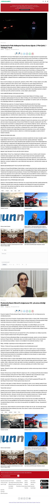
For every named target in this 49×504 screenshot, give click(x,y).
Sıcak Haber (33, 488)
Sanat (15, 412)
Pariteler (26, 488)
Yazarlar (32, 484)
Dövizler (26, 482)
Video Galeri (33, 482)
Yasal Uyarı (38, 502)
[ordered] (17, 264)
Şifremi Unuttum (4, 493)
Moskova (10, 412)
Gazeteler (33, 486)
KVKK (28, 502)
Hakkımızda (11, 502)
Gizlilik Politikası (20, 502)
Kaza (15, 190)
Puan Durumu (19, 484)
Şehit (19, 190)
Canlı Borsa (18, 480)
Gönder (4, 264)
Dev (2, 412)
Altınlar (26, 480)
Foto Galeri (33, 480)
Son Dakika (11, 486)
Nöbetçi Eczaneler (12, 484)
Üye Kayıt (3, 491)
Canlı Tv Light (3, 484)
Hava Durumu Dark (4, 480)
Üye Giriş (2, 489)
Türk (19, 412)
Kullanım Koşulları (32, 502)
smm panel (11, 488)
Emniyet (7, 190)
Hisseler (26, 484)
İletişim (15, 502)
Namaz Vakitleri (19, 482)
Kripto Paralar (27, 486)
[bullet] (19, 264)
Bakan (2, 190)
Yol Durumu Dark (4, 482)
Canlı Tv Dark (11, 480)
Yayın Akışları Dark (12, 482)
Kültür (6, 412)
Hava (12, 190)
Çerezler (24, 502)
